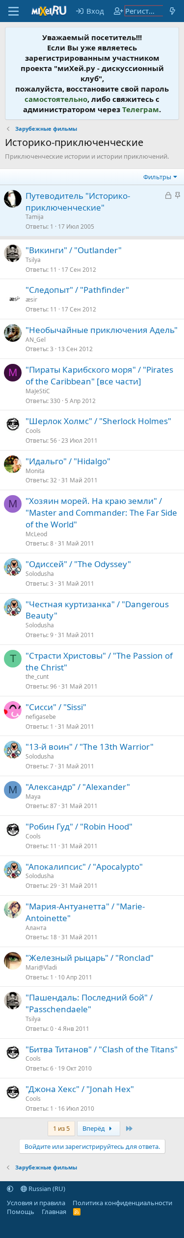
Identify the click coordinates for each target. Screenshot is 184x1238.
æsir (31, 299)
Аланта (36, 928)
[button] (10, 1188)
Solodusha (40, 574)
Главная (54, 1211)
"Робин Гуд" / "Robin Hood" (79, 826)
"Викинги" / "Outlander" (74, 250)
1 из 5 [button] (61, 1128)
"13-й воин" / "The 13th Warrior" (90, 746)
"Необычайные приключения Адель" (102, 329)
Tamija (35, 217)
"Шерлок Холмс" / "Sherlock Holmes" (98, 421)
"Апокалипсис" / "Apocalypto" (84, 866)
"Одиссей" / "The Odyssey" (78, 564)
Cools (33, 431)
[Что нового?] (172, 11)
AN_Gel (36, 339)
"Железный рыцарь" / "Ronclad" (90, 957)
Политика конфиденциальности (122, 1202)
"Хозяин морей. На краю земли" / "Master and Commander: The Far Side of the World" (101, 512)
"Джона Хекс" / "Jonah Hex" (80, 1089)
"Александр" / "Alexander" (78, 786)
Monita (35, 471)
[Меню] (13, 11)
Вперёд (94, 1128)
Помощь (20, 1211)
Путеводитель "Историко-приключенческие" (78, 201)
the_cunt (37, 676)
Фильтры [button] (157, 176)
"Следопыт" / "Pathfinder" (77, 289)
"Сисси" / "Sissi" (56, 707)
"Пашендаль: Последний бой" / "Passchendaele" (89, 1003)
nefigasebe (41, 717)
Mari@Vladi (41, 967)
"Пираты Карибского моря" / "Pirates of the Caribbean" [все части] (99, 375)
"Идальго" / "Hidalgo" (68, 461)
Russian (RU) (46, 1188)
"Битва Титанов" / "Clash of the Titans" (102, 1049)
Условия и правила (36, 1202)
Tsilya (33, 260)
